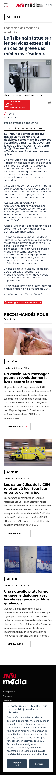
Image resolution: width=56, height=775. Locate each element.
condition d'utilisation (35, 754)
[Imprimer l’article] (49, 103)
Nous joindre (9, 691)
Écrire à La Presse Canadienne (24, 128)
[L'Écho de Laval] (15, 678)
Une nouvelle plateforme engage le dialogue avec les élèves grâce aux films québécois (27, 597)
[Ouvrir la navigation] (5, 5)
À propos (7, 696)
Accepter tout (16, 763)
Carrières (7, 700)
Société (14, 16)
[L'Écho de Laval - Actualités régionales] (28, 5)
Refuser (39, 764)
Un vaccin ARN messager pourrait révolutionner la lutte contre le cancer (26, 378)
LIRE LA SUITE (15, 426)
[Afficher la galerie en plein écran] (48, 62)
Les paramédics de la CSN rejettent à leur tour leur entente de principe (27, 488)
